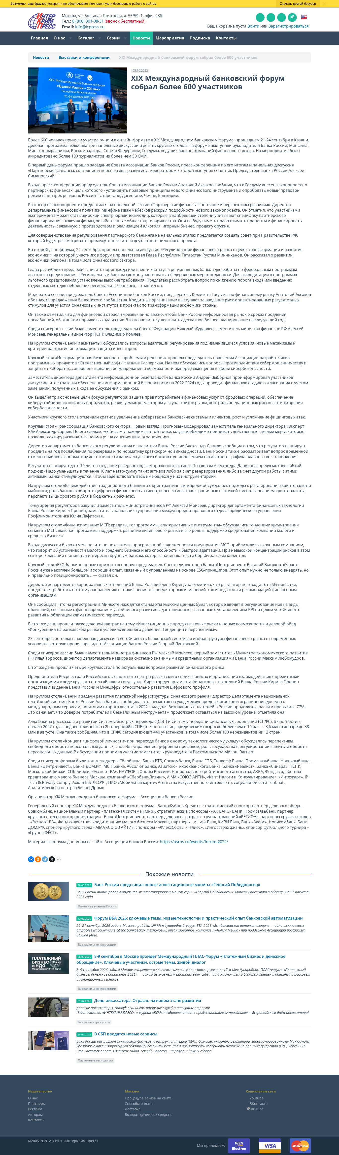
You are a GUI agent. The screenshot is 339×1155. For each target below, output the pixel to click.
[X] (52, 859)
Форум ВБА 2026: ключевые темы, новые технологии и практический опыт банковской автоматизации (198, 918)
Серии (114, 38)
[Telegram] (45, 859)
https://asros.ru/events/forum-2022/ (194, 841)
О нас (60, 38)
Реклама (35, 1109)
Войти (253, 26)
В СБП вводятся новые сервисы (125, 1034)
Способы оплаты (139, 1103)
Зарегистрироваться (289, 26)
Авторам (35, 1114)
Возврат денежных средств (148, 1114)
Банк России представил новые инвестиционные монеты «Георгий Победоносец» (177, 884)
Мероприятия (170, 38)
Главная (39, 38)
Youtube (257, 1098)
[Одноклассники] (38, 859)
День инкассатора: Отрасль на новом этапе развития (147, 1000)
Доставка (132, 1109)
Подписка (200, 38)
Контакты (226, 38)
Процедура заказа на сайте (148, 1098)
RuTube (257, 1109)
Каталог (86, 38)
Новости (141, 38)
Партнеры (37, 1103)
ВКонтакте (259, 1103)
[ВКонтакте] (31, 859)
